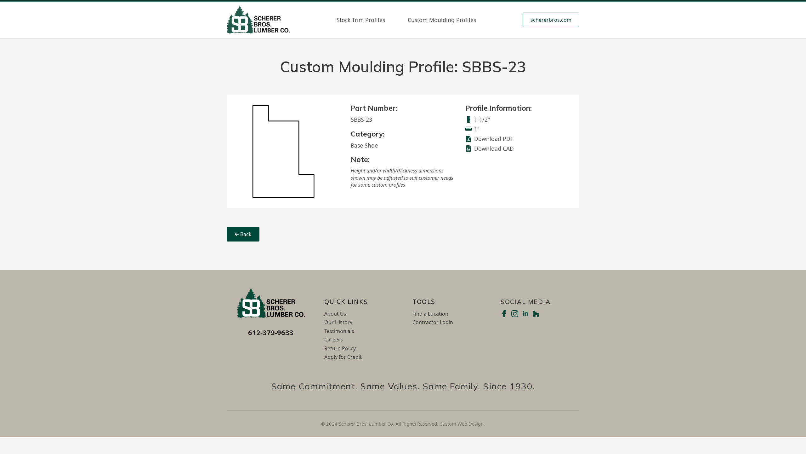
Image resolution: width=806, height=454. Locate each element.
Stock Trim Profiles (361, 20)
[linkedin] (525, 313)
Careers (333, 339)
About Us (335, 313)
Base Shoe (364, 145)
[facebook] (504, 313)
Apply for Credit (343, 356)
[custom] (536, 313)
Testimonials (339, 331)
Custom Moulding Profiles (442, 20)
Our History (338, 322)
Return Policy (340, 348)
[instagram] (514, 313)
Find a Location (430, 313)
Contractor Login (432, 322)
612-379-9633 (270, 332)
